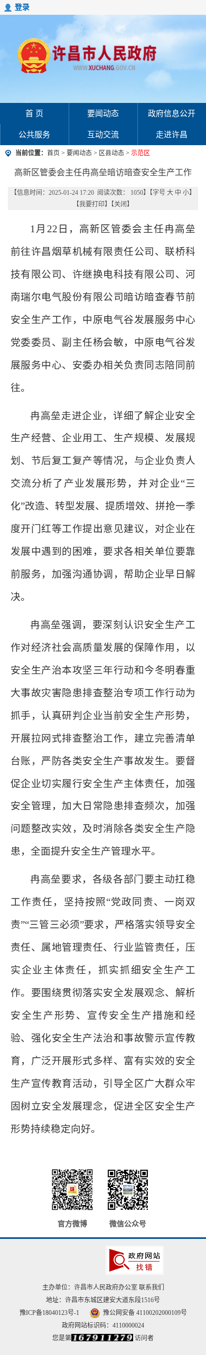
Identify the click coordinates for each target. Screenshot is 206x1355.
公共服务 (34, 134)
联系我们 (151, 1287)
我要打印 (92, 204)
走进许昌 (172, 134)
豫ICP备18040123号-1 (49, 1312)
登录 (22, 7)
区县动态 (111, 153)
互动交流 (103, 134)
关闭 (120, 204)
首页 (53, 153)
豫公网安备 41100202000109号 (145, 1312)
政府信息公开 (171, 113)
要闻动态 (103, 113)
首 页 (34, 113)
